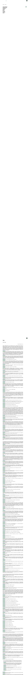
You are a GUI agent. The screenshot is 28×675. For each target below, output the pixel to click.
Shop (3, 12)
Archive (4, 11)
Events (4, 10)
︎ (5, 3)
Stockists (4, 8)
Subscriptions (5, 6)
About (4, 9)
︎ (3, 3)
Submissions (5, 7)
